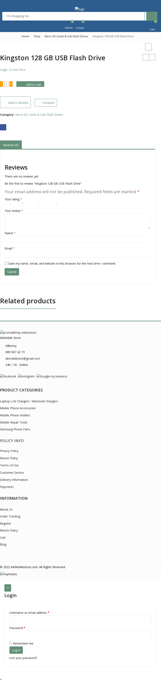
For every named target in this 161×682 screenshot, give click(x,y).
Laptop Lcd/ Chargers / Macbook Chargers (29, 401)
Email (9, 248)
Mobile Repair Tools (13, 422)
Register (5, 523)
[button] (1, 679)
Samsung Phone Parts (15, 429)
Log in (16, 650)
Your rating (13, 199)
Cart (3, 537)
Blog (3, 544)
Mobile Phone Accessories (18, 408)
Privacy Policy (9, 451)
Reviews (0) (11, 145)
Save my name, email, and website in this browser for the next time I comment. (62, 263)
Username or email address (29, 613)
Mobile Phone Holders (15, 415)
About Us (6, 509)
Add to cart (33, 84)
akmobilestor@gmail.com (22, 358)
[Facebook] (8, 376)
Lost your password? (23, 658)
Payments (7, 487)
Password (17, 628)
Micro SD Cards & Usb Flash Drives (39, 115)
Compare (48, 103)
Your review (14, 211)
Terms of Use (9, 465)
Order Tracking (10, 516)
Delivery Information (14, 480)
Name (10, 233)
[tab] (11, 144)
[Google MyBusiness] (51, 376)
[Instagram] (26, 376)
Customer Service (12, 473)
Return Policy (9, 458)
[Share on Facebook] (3, 127)
